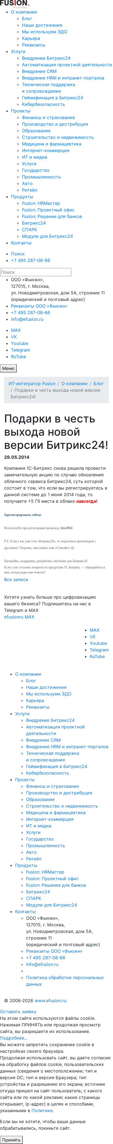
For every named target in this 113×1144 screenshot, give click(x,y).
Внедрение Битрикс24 (46, 58)
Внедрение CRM (39, 71)
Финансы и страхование (48, 117)
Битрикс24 (34, 223)
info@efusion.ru (27, 319)
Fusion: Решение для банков (52, 216)
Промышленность (41, 176)
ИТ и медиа (34, 157)
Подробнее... (13, 1038)
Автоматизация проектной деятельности (67, 64)
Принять (11, 1140)
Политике (42, 1110)
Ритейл (29, 190)
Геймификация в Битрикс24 (52, 97)
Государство (36, 170)
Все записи (16, 579)
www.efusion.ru (50, 1000)
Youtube (19, 343)
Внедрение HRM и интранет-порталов (63, 78)
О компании (24, 12)
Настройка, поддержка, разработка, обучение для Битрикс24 (45, 561)
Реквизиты (33, 45)
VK (14, 336)
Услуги (18, 51)
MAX (16, 330)
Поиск (18, 253)
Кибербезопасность (43, 104)
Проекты (20, 111)
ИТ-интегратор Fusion (32, 383)
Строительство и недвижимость (58, 137)
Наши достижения (42, 25)
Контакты (21, 242)
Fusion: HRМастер (41, 203)
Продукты (22, 196)
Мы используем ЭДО (44, 31)
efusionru (13, 617)
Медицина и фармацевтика (51, 144)
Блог (27, 18)
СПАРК (29, 229)
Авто (27, 183)
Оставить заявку (18, 1011)
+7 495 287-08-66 (30, 260)
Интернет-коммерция (45, 150)
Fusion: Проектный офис (48, 209)
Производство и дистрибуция (55, 124)
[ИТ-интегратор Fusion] (29, 4)
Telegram (20, 350)
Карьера (31, 38)
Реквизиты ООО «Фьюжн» (39, 306)
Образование (36, 130)
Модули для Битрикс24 (47, 236)
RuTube (18, 356)
